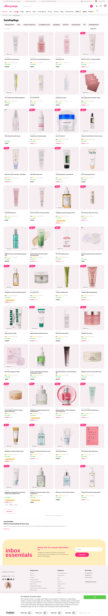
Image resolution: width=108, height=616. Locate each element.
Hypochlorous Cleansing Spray (38, 136)
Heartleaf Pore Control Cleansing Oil (90, 492)
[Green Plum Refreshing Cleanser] (92, 395)
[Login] (97, 6)
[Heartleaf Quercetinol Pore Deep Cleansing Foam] (41, 239)
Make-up (28, 11)
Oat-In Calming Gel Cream (88, 174)
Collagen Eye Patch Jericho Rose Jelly (91, 371)
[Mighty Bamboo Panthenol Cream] (41, 318)
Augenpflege (56, 24)
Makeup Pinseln (61, 583)
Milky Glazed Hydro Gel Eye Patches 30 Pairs (91, 254)
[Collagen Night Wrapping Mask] (92, 277)
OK (95, 597)
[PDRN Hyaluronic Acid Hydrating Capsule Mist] (16, 239)
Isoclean (58, 96)
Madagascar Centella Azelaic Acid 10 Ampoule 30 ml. (39, 410)
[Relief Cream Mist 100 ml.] (67, 318)
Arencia (58, 290)
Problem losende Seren (29, 24)
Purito (82, 172)
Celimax (7, 96)
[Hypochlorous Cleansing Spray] (41, 121)
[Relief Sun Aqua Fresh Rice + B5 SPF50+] (16, 159)
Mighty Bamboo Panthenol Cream (39, 333)
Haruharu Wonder (60, 370)
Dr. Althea (7, 57)
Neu (11, 11)
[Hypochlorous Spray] (67, 82)
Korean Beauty (42, 11)
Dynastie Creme (34, 292)
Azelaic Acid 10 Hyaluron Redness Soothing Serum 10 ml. (39, 372)
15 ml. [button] (7, 504)
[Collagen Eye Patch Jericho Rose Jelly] (92, 356)
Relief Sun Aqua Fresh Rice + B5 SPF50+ (15, 174)
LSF (84, 24)
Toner (18, 24)
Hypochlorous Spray (61, 97)
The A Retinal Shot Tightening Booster (15, 97)
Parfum (50, 11)
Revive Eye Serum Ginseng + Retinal (39, 212)
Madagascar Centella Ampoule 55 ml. (65, 212)
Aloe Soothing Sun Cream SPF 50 (64, 174)
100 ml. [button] (16, 504)
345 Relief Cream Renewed (12, 59)
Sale (58, 579)
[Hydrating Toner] (67, 44)
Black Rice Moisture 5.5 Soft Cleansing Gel (66, 372)
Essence (7, 134)
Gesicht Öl (65, 24)
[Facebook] (11, 579)
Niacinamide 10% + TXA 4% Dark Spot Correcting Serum (65, 410)
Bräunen (59, 592)
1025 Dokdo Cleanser (61, 451)
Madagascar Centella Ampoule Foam (14, 451)
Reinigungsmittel (9, 24)
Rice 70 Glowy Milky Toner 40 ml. (89, 212)
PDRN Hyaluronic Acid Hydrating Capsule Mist (15, 254)
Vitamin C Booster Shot (62, 292)
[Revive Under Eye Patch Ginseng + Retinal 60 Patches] (16, 395)
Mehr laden (9, 511)
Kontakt (32, 573)
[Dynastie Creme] (41, 277)
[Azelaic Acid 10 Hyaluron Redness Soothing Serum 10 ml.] (41, 356)
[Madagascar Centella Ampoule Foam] (16, 436)
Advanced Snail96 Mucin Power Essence (92, 136)
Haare (34, 11)
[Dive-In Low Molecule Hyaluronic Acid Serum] (41, 436)
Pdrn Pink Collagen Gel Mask (12, 371)
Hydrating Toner (60, 59)
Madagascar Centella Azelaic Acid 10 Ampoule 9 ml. (39, 493)
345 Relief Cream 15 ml (36, 174)
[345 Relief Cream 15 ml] (41, 159)
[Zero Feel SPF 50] (41, 82)
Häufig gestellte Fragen (35, 586)
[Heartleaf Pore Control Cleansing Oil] (92, 477)
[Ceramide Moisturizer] (16, 197)
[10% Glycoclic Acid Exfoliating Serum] (41, 44)
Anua (82, 211)
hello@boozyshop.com (90, 581)
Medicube (58, 134)
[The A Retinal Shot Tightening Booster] (16, 82)
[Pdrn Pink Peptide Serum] (67, 239)
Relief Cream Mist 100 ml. (62, 333)
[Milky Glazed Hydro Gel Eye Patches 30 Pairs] (92, 239)
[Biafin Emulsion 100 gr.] (16, 318)
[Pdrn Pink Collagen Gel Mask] (16, 356)
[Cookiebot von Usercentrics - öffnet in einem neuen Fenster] (10, 613)
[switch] (45, 613)
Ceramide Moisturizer (10, 212)
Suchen (91, 6)
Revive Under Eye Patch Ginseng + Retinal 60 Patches (14, 410)
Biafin (6, 331)
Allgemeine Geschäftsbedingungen (38, 588)
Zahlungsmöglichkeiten (35, 581)
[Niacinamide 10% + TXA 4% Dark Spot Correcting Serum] (67, 395)
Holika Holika (84, 449)
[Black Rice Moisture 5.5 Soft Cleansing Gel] (67, 356)
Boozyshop (32, 57)
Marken (5, 11)
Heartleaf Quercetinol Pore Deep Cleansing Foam (38, 254)
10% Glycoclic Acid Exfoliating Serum (40, 59)
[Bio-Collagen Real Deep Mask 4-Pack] (92, 82)
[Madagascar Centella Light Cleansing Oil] (16, 277)
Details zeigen (83, 613)
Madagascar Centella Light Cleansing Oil (15, 292)
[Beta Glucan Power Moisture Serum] (67, 477)
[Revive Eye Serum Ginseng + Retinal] (41, 197)
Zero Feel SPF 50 (34, 97)
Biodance (83, 96)
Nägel (61, 11)
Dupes (85, 11)
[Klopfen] (13, 579)
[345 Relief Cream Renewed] (16, 44)
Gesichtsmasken (76, 24)
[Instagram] (3, 579)
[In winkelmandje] (24, 53)
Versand (32, 577)
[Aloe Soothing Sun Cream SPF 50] (67, 159)
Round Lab (58, 449)
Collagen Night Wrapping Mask (89, 292)
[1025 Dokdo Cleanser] (67, 436)
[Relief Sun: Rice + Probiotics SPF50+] (92, 44)
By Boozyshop (69, 11)
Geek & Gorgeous (34, 96)
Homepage (4, 15)
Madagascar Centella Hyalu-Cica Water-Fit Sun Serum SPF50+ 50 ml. (15, 493)
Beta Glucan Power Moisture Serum (65, 492)
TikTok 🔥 (78, 11)
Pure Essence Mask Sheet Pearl (89, 451)
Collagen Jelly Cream (86, 333)
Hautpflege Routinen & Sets (96, 24)
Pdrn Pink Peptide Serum (62, 254)
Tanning (56, 11)
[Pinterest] (5, 579)
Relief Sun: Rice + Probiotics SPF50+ (90, 59)
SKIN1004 (58, 211)
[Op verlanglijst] (26, 34)
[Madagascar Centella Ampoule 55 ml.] (67, 197)
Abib (82, 370)
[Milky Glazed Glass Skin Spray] (16, 121)
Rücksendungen (34, 579)
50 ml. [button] (11, 504)
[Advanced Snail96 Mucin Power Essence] (92, 121)
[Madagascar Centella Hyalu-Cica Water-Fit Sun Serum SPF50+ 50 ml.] (16, 477)
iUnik (57, 490)
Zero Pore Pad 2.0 (60, 136)
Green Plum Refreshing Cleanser (89, 410)
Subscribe (82, 554)
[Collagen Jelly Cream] (92, 318)
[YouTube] (8, 579)
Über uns (32, 575)
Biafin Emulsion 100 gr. (11, 333)
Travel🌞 (91, 11)
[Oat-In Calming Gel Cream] (92, 159)
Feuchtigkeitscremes (44, 24)
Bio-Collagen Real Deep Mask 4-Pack (90, 97)
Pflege (22, 11)
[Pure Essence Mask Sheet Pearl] (92, 436)
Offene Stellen (33, 590)
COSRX (82, 134)
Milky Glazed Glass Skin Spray (12, 136)
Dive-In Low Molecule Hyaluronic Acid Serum (40, 452)
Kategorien (60, 570)
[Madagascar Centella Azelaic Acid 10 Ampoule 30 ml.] (41, 395)
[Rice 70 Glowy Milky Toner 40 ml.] (92, 197)
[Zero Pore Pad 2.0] (67, 121)
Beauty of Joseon (85, 57)
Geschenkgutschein (62, 573)
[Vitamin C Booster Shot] (67, 277)
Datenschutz (33, 583)
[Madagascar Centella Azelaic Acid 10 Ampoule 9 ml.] (41, 477)
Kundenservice (34, 570)
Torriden (32, 449)
